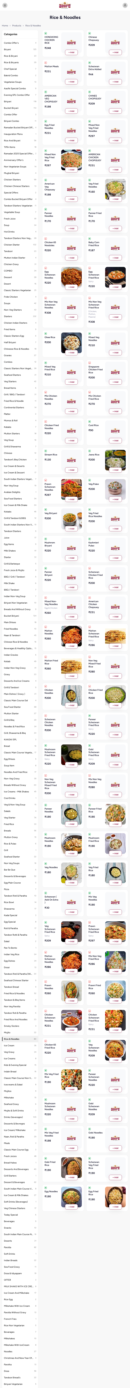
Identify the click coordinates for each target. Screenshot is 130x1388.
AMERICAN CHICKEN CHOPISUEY (94, 157)
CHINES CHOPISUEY (94, 97)
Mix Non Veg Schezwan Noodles (51, 304)
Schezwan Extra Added (94, 68)
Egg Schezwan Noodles (50, 274)
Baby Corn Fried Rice (93, 244)
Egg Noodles (51, 1191)
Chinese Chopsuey (93, 38)
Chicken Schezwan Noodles (50, 1017)
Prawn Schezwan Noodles (50, 487)
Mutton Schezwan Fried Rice (93, 633)
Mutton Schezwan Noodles (50, 959)
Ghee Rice (50, 337)
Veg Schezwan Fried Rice (50, 929)
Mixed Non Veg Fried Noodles (94, 128)
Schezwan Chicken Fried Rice (95, 575)
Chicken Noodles (49, 691)
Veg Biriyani (51, 513)
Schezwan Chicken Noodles (50, 722)
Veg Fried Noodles (93, 185)
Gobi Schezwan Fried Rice (93, 752)
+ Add (71, 52)
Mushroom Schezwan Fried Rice (50, 752)
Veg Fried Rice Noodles (95, 515)
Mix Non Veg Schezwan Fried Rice (94, 304)
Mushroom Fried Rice (93, 839)
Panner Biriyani (48, 573)
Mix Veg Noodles (92, 898)
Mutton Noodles (49, 632)
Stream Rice (51, 454)
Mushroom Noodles (50, 839)
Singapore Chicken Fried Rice (95, 369)
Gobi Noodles (95, 1132)
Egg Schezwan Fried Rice (93, 274)
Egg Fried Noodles (50, 126)
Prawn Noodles (49, 987)
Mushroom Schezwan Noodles (50, 1106)
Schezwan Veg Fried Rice (93, 1165)
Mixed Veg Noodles (93, 339)
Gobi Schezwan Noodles (93, 1106)
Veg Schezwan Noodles (93, 1047)
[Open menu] (4, 5)
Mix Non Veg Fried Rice (94, 958)
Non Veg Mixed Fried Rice (94, 663)
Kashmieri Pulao (93, 544)
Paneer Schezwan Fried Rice (93, 722)
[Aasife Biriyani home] (65, 5)
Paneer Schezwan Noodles (93, 1077)
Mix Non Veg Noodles (94, 781)
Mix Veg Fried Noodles (52, 1134)
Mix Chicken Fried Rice (94, 397)
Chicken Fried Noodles (52, 427)
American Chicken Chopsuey (93, 604)
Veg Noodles (51, 867)
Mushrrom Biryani (50, 544)
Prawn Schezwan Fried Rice (93, 929)
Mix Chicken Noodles (51, 397)
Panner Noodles (49, 215)
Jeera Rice (93, 454)
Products (16, 25)
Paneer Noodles (49, 810)
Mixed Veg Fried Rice (50, 368)
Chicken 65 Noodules (50, 244)
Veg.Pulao (93, 484)
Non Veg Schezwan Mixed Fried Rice (51, 784)
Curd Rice (93, 425)
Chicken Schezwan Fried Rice (93, 1017)
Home (5, 25)
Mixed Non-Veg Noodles (51, 603)
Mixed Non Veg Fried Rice (50, 157)
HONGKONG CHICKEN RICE (51, 40)
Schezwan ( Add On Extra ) (51, 899)
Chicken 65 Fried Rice (50, 1046)
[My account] (125, 5)
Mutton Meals (52, 66)
